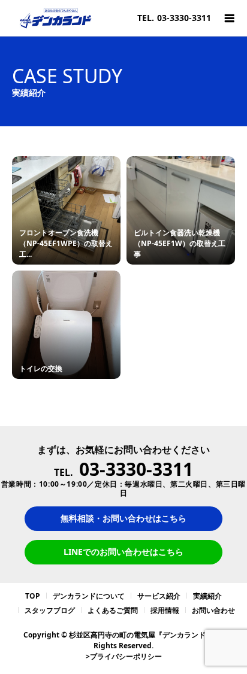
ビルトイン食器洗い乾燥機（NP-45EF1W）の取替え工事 (179, 243)
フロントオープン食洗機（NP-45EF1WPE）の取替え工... (66, 243)
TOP (32, 596)
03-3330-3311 (184, 17)
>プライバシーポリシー (124, 656)
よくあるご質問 (113, 610)
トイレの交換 (40, 368)
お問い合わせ (213, 610)
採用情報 (164, 610)
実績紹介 (207, 596)
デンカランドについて (89, 596)
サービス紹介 (158, 596)
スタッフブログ (50, 610)
